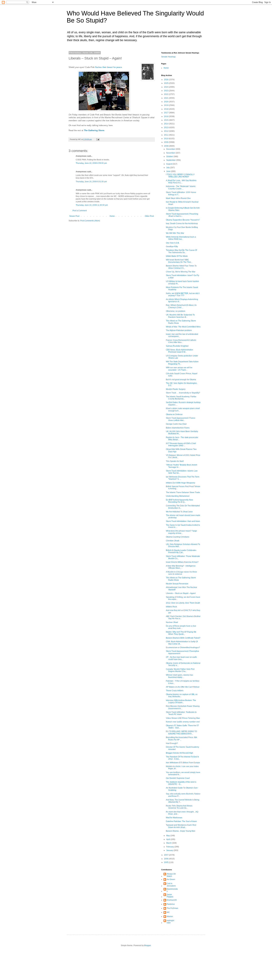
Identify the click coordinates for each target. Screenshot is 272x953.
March (169, 843)
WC (168, 912)
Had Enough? (172, 743)
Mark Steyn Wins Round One (178, 198)
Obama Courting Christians (177, 537)
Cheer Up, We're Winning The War (180, 272)
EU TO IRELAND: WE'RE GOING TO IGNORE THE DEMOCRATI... (181, 732)
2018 (166, 109)
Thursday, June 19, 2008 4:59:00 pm (91, 163)
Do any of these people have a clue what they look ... (181, 627)
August (169, 164)
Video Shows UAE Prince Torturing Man (183, 718)
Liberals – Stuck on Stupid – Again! (181, 593)
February (170, 847)
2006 (166, 859)
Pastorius (171, 904)
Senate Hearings (168, 57)
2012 (166, 131)
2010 (166, 138)
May (168, 835)
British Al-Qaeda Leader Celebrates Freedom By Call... (181, 551)
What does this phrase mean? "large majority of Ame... (181, 532)
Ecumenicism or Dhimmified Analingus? (183, 647)
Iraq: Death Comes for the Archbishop (182, 223)
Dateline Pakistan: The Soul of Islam (181, 821)
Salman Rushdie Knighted (177, 346)
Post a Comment (80, 210)
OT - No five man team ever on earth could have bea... (181, 658)
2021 (166, 98)
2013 (166, 127)
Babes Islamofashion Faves (178, 428)
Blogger (147, 945)
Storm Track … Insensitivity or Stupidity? (183, 393)
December (171, 149)
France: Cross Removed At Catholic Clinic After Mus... (181, 341)
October (169, 156)
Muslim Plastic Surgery (175, 389)
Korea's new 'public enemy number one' (183, 722)
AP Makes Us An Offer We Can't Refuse (182, 687)
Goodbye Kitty (172, 246)
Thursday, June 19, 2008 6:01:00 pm (91, 181)
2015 (166, 120)
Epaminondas (172, 890)
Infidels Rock (171, 607)
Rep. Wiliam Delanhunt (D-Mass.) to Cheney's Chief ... (181, 306)
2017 (166, 113)
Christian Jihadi (172, 541)
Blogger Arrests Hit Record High (179, 753)
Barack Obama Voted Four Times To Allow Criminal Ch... (181, 267)
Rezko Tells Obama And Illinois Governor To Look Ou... (179, 807)
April (168, 839)
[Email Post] (98, 139)
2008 (166, 146)
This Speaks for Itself (175, 461)
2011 (166, 135)
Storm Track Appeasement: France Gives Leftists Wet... (180, 419)
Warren (170, 916)
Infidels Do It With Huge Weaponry (180, 483)
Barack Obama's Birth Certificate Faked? (183, 638)
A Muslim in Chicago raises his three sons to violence (181, 573)
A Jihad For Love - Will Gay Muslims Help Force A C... (181, 181)
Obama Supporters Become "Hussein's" (183, 220)
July (168, 167)
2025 (166, 83)
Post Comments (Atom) (90, 221)
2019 (166, 105)
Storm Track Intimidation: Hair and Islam (183, 521)
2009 (166, 142)
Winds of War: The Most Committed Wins (183, 327)
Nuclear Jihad (172, 622)
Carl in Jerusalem (171, 884)
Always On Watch (171, 875)
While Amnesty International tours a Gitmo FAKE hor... (181, 238)
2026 (166, 79)
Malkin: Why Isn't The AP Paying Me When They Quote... (181, 633)
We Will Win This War (175, 233)
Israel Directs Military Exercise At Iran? (182, 562)
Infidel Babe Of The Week (177, 256)
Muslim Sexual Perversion (177, 584)
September (171, 160)
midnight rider (170, 921)
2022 (166, 94)
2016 (166, 116)
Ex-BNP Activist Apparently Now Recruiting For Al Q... (179, 501)
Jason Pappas (170, 895)
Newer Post (74, 216)
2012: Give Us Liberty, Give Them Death (183, 603)
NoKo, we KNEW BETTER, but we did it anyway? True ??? (182, 294)
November (171, 153)
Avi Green (171, 879)
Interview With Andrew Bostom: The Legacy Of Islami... (181, 701)
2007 (166, 855)
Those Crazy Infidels (174, 690)
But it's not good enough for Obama (181, 379)
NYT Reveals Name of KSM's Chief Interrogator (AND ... (181, 444)
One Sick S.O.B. (172, 243)
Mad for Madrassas (174, 817)
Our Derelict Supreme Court (178, 778)
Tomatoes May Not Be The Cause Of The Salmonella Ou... (181, 251)
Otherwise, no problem (175, 311)
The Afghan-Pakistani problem (179, 330)
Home (112, 216)
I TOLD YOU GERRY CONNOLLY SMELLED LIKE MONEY (180, 175)
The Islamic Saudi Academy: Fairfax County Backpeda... (181, 397)
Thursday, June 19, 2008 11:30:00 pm (92, 205)
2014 (166, 124)
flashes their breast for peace (108, 67)
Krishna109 (172, 900)
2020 (166, 102)
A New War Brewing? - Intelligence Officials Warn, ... (181, 567)
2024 (166, 87)
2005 (166, 862)
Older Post (149, 216)
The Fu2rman (172, 908)
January (170, 850)
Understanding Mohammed (177, 496)
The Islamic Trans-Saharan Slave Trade (183, 492)
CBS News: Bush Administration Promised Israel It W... (179, 351)
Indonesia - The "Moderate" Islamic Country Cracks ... (181, 187)
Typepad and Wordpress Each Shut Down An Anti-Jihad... (181, 826)
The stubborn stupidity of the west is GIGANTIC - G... (181, 783)
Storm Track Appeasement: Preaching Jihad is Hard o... (182, 215)
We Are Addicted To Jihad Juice (179, 512)
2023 (166, 91)
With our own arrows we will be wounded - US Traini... (179, 368)
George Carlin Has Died (176, 424)
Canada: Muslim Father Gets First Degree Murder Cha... (180, 670)
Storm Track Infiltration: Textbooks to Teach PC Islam (181, 713)
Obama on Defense (174, 414)
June (168, 171)
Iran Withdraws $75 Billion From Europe (183, 762)
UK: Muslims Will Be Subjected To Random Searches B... (180, 316)
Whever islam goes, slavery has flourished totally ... (179, 676)
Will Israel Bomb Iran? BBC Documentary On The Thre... (179, 261)
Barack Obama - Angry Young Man (180, 831)
